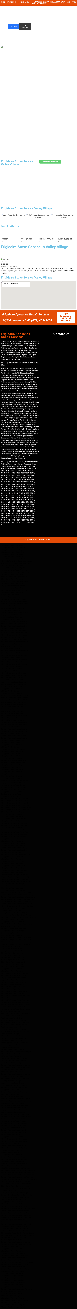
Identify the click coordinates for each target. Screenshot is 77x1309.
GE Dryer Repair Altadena (10, 671)
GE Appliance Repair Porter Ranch (13, 886)
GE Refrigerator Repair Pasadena (12, 1276)
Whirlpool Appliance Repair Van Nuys (14, 1204)
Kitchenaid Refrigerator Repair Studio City (16, 942)
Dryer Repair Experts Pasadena (12, 910)
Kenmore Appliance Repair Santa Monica (15, 1009)
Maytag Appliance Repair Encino (12, 1083)
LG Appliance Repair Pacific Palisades (14, 1255)
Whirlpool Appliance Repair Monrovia (14, 1036)
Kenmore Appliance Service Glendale (14, 823)
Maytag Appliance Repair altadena (13, 644)
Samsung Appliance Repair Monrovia (14, 1038)
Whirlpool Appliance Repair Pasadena (14, 590)
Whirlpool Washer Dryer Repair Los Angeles (16, 561)
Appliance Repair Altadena (10, 648)
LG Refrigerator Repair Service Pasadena (15, 1168)
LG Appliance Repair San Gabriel (12, 796)
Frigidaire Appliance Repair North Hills (14, 875)
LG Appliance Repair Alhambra (12, 574)
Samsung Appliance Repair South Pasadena (16, 1289)
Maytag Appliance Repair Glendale (13, 783)
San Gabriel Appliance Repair (11, 794)
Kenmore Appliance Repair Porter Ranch (15, 832)
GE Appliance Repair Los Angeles (13, 568)
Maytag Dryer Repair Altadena (11, 646)
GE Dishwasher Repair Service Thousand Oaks (17, 1233)
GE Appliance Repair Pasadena (12, 579)
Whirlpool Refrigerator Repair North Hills (15, 996)
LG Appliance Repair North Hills (12, 857)
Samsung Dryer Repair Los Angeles (13, 928)
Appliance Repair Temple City (11, 1018)
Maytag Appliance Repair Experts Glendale (16, 901)
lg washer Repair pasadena (10, 597)
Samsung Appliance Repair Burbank (13, 760)
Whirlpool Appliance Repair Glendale (14, 1148)
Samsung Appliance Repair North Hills (14, 852)
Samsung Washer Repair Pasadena (13, 1049)
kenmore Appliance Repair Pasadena (14, 633)
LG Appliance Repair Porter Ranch (13, 843)
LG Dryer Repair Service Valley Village (14, 1193)
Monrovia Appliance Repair (10, 1034)
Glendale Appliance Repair (10, 1143)
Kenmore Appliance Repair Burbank (13, 1125)
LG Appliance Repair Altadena (11, 657)
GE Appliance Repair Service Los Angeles (15, 1181)
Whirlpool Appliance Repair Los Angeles (15, 803)
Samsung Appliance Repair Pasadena (14, 626)
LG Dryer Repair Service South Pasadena (15, 1197)
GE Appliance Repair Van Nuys (12, 888)
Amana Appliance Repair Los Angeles (14, 1085)
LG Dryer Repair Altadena (10, 691)
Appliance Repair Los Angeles (11, 1291)
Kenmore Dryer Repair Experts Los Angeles (16, 915)
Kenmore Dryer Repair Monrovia (12, 957)
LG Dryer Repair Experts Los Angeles (14, 908)
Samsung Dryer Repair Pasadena (12, 628)
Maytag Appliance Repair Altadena (13, 586)
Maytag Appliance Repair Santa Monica (15, 1031)
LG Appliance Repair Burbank (11, 821)
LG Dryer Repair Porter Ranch (11, 948)
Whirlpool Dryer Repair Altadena (12, 720)
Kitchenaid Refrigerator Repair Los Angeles (16, 937)
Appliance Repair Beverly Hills (11, 1027)
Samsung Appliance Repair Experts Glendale (17, 904)
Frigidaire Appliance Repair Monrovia (14, 1058)
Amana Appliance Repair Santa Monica (14, 1043)
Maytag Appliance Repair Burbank (13, 1128)
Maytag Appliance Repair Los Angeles (14, 1105)
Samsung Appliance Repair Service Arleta (15, 1211)
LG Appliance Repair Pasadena (12, 556)
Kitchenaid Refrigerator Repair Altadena (15, 700)
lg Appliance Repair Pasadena (11, 617)
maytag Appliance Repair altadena (13, 615)
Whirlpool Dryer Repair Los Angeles (13, 987)
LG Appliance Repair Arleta (10, 754)
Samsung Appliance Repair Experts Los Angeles (18, 897)
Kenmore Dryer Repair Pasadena (12, 709)
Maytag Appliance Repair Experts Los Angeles (17, 899)
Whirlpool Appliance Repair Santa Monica (15, 810)
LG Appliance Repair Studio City (12, 868)
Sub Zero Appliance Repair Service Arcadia (16, 1217)
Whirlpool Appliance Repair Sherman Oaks (16, 807)
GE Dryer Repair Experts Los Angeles (14, 913)
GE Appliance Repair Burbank (11, 778)
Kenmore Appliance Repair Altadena (13, 588)
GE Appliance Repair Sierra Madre (13, 966)
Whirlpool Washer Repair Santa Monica (14, 973)
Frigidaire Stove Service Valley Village (17, 163)
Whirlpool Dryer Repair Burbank (12, 677)
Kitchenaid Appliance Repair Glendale (14, 780)
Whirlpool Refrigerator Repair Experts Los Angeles (19, 917)
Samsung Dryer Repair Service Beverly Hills (16, 1195)
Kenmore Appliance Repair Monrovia (14, 1025)
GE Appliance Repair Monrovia (12, 964)
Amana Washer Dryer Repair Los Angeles (15, 563)
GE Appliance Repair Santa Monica (13, 559)
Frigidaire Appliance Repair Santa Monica (15, 1013)
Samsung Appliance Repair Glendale (14, 1087)
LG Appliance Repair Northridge (12, 839)
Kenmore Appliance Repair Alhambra (14, 570)
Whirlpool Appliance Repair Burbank (13, 673)
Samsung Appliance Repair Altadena (14, 660)
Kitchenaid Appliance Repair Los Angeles (15, 1099)
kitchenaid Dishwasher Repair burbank (14, 651)
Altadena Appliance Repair (10, 1047)
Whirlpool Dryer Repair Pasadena (12, 993)
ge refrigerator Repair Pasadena (12, 608)
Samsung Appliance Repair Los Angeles (15, 1002)
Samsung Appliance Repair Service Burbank (16, 1215)
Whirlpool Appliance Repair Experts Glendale (17, 906)
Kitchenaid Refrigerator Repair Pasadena (15, 944)
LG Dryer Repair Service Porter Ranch (14, 1199)
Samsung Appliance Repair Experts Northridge (17, 895)
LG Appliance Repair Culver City (12, 552)
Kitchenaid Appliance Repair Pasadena (14, 581)
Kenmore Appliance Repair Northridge (14, 836)
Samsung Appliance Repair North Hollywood (17, 1262)
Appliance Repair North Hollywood (13, 1020)
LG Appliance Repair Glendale (11, 774)
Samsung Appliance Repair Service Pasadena (17, 1177)
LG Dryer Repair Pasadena (10, 946)
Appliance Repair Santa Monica (12, 1072)
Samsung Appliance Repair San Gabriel (15, 798)
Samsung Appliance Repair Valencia (13, 1267)
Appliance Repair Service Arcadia (13, 1220)
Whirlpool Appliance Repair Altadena (14, 655)
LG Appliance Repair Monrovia (12, 969)
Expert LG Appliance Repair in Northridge (16, 892)
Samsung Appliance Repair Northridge (14, 848)
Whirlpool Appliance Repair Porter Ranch (15, 805)
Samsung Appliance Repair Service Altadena (16, 1213)
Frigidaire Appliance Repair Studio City (15, 879)
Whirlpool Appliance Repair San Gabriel (15, 801)
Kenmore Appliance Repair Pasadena (14, 834)
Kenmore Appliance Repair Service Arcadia (16, 1222)
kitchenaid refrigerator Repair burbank (14, 642)
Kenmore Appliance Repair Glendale (13, 785)
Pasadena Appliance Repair (10, 1045)
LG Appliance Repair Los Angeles (13, 550)
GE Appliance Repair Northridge (12, 884)
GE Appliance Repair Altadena (11, 653)
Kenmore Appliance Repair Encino (13, 1119)
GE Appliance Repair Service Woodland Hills (16, 1184)
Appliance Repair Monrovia (10, 1011)
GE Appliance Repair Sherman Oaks (13, 890)
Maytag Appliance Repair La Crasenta (14, 1110)
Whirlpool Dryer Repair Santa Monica (14, 991)
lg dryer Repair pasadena (10, 595)
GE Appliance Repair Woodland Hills (14, 962)
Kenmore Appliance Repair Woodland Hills (16, 1116)
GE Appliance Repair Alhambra (12, 565)
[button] (3, 266)
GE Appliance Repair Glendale (11, 776)
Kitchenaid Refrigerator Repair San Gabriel (16, 940)
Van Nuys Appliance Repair (10, 1094)
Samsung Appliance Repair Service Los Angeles (18, 1172)
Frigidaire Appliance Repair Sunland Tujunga (16, 877)
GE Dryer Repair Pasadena (10, 610)
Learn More (13, 26)
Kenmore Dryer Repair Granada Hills (13, 1237)
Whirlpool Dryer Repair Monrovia (12, 989)
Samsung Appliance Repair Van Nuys (14, 1206)
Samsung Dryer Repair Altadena (12, 733)
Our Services (25, 26)
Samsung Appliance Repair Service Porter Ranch (18, 1175)
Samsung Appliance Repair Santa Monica (15, 1004)
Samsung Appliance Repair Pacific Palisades (16, 1244)
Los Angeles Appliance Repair (11, 1081)
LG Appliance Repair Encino (11, 767)
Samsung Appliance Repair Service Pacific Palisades (19, 1179)
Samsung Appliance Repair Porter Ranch (15, 854)
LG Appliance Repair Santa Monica (13, 545)
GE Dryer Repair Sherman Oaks (12, 953)
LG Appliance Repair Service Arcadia (14, 1226)
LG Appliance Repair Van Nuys (12, 1202)
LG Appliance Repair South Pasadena (14, 870)
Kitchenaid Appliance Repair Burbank (14, 577)
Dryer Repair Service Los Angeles (13, 1190)
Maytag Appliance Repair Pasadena (13, 682)
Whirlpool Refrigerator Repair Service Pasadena (18, 1170)
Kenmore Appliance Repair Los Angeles (15, 572)
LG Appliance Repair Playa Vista (12, 1161)
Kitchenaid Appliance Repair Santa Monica (16, 1101)
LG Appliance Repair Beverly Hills (13, 1287)
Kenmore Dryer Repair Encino (11, 1240)
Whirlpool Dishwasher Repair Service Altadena (17, 1235)
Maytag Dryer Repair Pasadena (12, 686)
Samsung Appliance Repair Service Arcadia (16, 1224)
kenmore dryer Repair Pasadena (12, 637)
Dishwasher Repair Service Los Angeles (15, 1228)
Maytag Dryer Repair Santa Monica (13, 978)
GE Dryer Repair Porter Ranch (11, 951)
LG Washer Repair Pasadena (11, 1056)
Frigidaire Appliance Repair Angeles (13, 1307)
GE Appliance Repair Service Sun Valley (15, 1186)
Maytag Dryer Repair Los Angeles (13, 926)
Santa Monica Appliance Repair (12, 1063)
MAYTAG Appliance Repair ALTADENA (14, 612)
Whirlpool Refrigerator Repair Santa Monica (16, 998)
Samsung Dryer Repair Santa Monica (14, 982)
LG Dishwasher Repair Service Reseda (14, 1231)
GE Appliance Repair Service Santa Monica (16, 1188)
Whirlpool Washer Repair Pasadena (13, 975)
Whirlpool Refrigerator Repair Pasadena (15, 1000)
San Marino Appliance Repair (11, 933)
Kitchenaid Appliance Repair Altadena (14, 695)
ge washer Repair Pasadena (11, 606)
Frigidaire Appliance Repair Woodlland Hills (16, 881)
